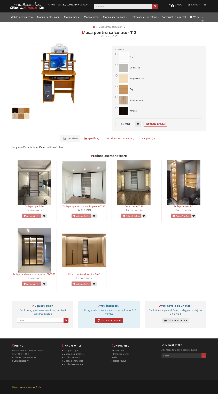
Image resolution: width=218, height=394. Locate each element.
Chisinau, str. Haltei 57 (24, 357)
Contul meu (119, 350)
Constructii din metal (174, 17)
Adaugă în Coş (33, 216)
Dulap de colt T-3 (183, 206)
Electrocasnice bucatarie (143, 17)
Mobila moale (72, 17)
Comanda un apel (111, 320)
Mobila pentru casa (22, 17)
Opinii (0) (149, 138)
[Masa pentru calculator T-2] (59, 73)
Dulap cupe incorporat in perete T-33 (84, 206)
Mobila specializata (114, 17)
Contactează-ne (21, 360)
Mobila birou (91, 17)
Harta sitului (119, 360)
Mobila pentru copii (48, 17)
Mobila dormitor (71, 357)
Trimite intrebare (177, 320)
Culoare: (121, 49)
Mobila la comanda (73, 364)
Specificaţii (93, 138)
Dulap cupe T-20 (34, 206)
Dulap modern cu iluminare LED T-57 (34, 274)
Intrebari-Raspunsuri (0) (120, 138)
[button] (176, 4)
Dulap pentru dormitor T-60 (84, 274)
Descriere (72, 138)
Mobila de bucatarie (73, 353)
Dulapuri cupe (70, 350)
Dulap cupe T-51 (133, 206)
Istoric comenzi (121, 353)
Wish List (117, 357)
